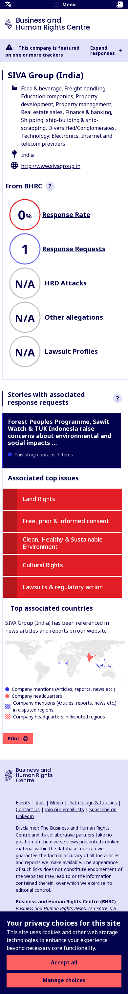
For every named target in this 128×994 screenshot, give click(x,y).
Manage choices (64, 980)
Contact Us (28, 809)
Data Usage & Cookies (92, 802)
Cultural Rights (43, 565)
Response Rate (66, 214)
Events (23, 802)
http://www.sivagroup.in (50, 166)
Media (56, 802)
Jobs (40, 802)
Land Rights (39, 499)
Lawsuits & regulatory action (63, 587)
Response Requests (73, 248)
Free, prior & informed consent (66, 521)
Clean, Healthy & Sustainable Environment (63, 542)
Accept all (64, 962)
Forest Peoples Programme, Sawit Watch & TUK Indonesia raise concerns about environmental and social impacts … (59, 432)
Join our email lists (64, 809)
